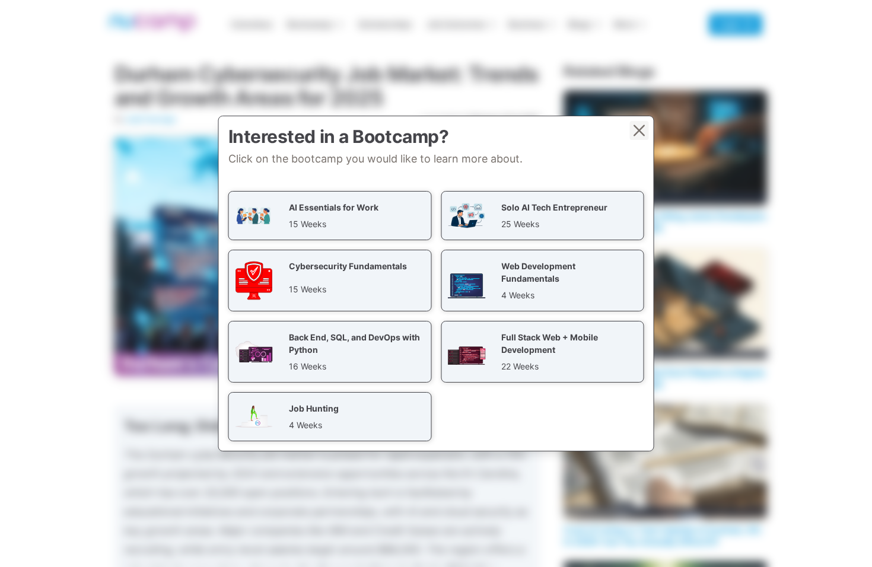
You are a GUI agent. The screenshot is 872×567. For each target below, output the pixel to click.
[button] (330, 215)
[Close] (639, 130)
